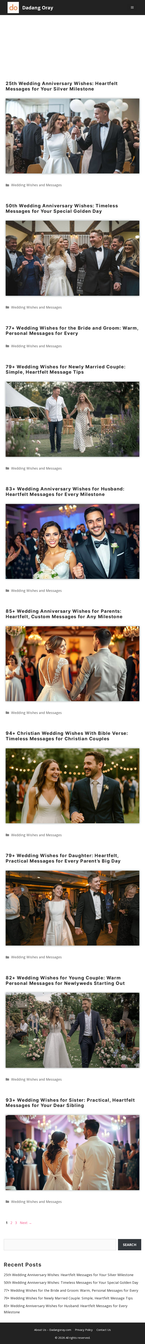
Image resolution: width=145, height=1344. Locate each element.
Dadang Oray (37, 7)
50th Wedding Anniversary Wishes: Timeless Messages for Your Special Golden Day (62, 208)
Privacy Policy (84, 1330)
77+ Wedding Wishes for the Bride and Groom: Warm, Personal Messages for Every (72, 330)
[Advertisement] (72, 43)
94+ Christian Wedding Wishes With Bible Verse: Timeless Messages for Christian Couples (67, 736)
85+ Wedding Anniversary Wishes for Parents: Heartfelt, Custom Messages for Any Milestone (64, 613)
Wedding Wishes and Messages (36, 185)
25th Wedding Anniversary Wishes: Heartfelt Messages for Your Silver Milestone (62, 86)
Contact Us (103, 1330)
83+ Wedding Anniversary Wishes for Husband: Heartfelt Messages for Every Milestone (65, 491)
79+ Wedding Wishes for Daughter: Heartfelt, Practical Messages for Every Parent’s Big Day (63, 858)
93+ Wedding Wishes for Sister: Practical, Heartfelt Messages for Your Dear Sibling (70, 1102)
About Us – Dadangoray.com (52, 1330)
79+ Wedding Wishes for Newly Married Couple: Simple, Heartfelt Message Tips (66, 369)
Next (26, 1222)
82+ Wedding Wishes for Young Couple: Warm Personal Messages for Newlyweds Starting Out (65, 980)
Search (129, 1244)
